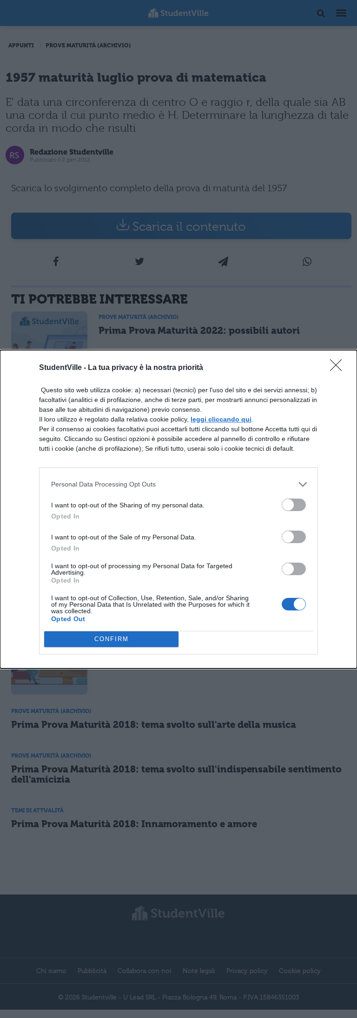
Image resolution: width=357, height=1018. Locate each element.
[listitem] (178, 484)
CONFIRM (111, 638)
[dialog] (178, 509)
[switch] (294, 505)
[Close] (339, 368)
